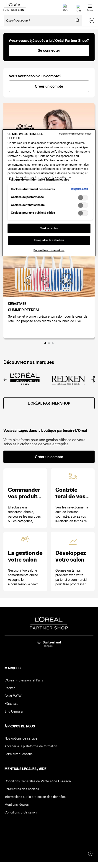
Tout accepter (49, 228)
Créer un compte (49, 86)
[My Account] (65, 9)
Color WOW (13, 696)
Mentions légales (17, 804)
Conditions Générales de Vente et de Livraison (38, 781)
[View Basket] (79, 10)
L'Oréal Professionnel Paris (24, 680)
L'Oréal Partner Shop (49, 403)
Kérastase (11, 703)
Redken (10, 688)
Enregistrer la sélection (49, 240)
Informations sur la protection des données (35, 797)
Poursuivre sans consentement (75, 133)
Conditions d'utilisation (21, 812)
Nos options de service (21, 738)
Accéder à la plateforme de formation (31, 746)
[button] (45, 343)
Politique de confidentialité (27, 179)
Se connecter (49, 50)
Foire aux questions (19, 754)
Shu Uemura (14, 711)
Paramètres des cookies (22, 789)
